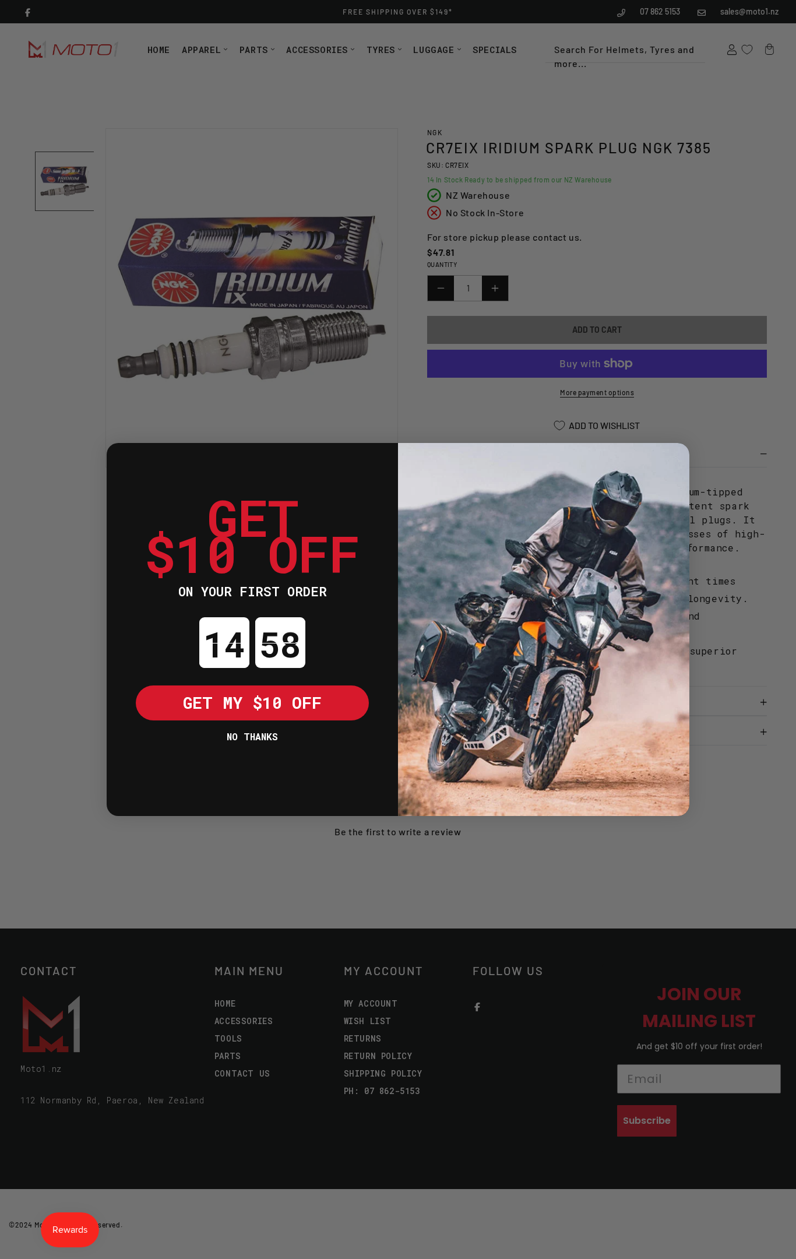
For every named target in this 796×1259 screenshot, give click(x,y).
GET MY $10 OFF (252, 702)
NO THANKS (252, 736)
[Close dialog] (124, 460)
